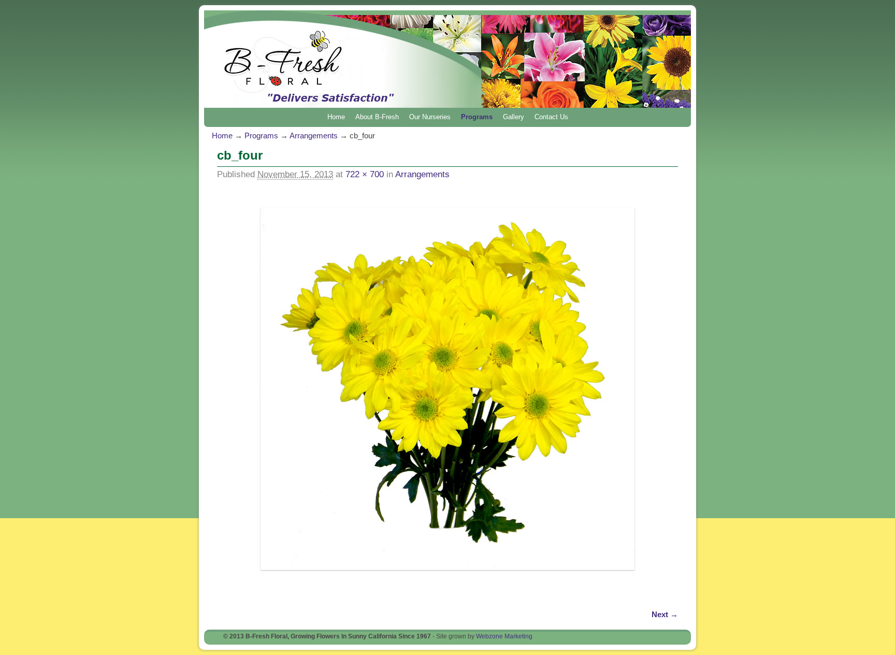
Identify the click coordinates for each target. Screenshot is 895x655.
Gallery (513, 117)
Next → (665, 614)
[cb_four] (447, 388)
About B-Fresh (377, 117)
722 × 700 (364, 174)
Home (336, 117)
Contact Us (551, 117)
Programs (477, 117)
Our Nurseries (430, 117)
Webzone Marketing (504, 636)
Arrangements (314, 135)
